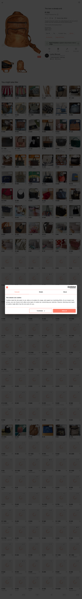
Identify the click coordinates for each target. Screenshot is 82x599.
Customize (40, 310)
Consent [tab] (17, 292)
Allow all (64, 310)
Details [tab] (41, 292)
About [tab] (65, 292)
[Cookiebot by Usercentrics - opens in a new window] (69, 287)
